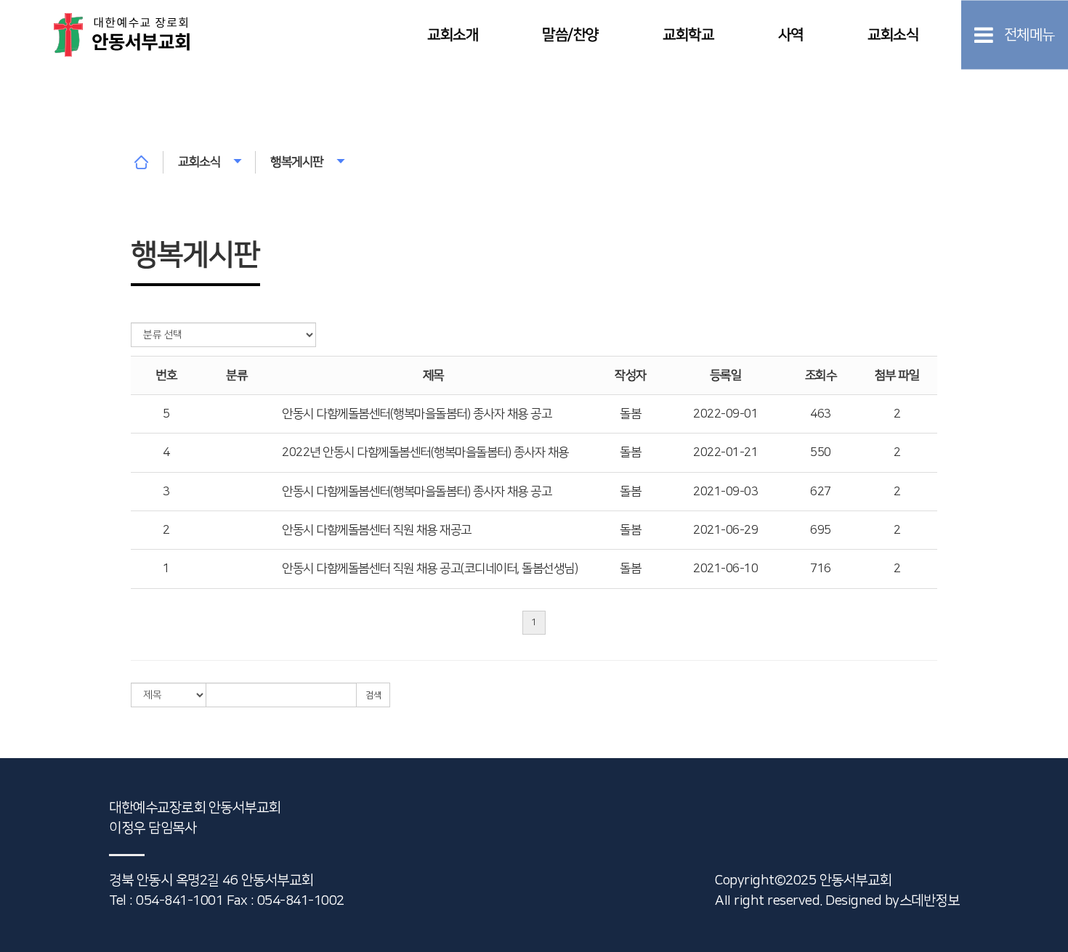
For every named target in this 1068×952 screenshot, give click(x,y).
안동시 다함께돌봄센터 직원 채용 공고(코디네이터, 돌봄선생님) (430, 568)
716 (820, 568)
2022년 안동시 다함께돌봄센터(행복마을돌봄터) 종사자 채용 (425, 452)
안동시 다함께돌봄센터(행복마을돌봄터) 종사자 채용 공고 (416, 413)
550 (820, 452)
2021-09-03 (725, 491)
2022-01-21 (725, 452)
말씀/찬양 (570, 34)
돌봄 (630, 413)
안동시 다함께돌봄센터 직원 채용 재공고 (377, 530)
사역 (791, 34)
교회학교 (688, 34)
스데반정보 (929, 900)
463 (820, 413)
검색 (373, 695)
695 (820, 530)
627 (820, 491)
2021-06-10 (725, 568)
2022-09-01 (725, 413)
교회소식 (892, 34)
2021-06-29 (725, 530)
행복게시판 (296, 161)
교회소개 (452, 34)
